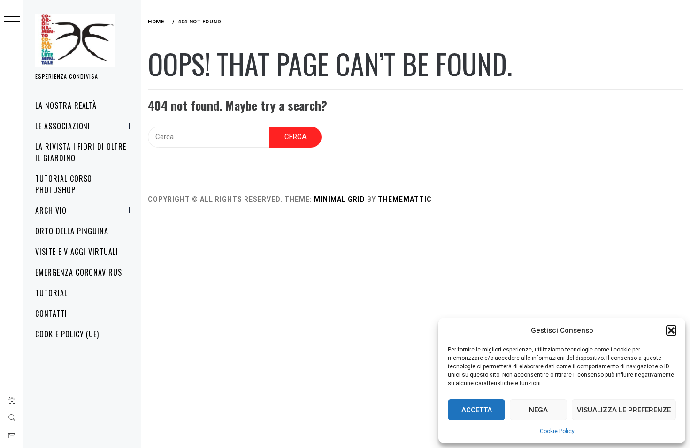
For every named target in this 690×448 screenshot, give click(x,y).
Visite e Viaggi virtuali (76, 251)
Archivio (51, 210)
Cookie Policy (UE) (67, 334)
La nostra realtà (66, 105)
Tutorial (51, 293)
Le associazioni (62, 126)
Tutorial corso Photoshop (63, 184)
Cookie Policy (557, 431)
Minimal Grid (339, 199)
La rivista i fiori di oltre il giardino (80, 152)
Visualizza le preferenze (624, 410)
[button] (671, 330)
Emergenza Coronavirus (78, 272)
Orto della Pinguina (71, 231)
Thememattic (405, 199)
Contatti (51, 313)
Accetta (476, 410)
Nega (538, 410)
